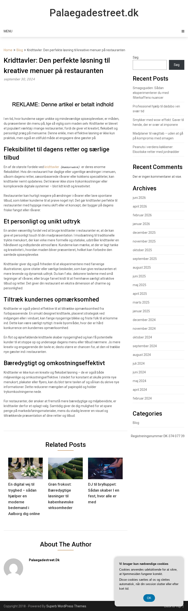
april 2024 (140, 389)
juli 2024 (139, 363)
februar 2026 (142, 215)
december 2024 (144, 320)
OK (149, 598)
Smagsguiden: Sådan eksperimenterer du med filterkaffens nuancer (151, 92)
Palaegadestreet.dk (94, 13)
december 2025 (144, 232)
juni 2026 (139, 198)
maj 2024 (139, 381)
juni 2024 (139, 372)
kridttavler (51, 167)
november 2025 (144, 241)
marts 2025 (141, 302)
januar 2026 (141, 224)
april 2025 (140, 294)
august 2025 (142, 267)
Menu (8, 31)
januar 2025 (141, 311)
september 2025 (145, 259)
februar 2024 (142, 398)
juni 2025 (139, 276)
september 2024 (145, 346)
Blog (20, 50)
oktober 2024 (142, 337)
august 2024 (142, 355)
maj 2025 (139, 285)
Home (8, 50)
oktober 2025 (142, 250)
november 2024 (144, 328)
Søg (135, 57)
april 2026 (140, 206)
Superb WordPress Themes (66, 606)
